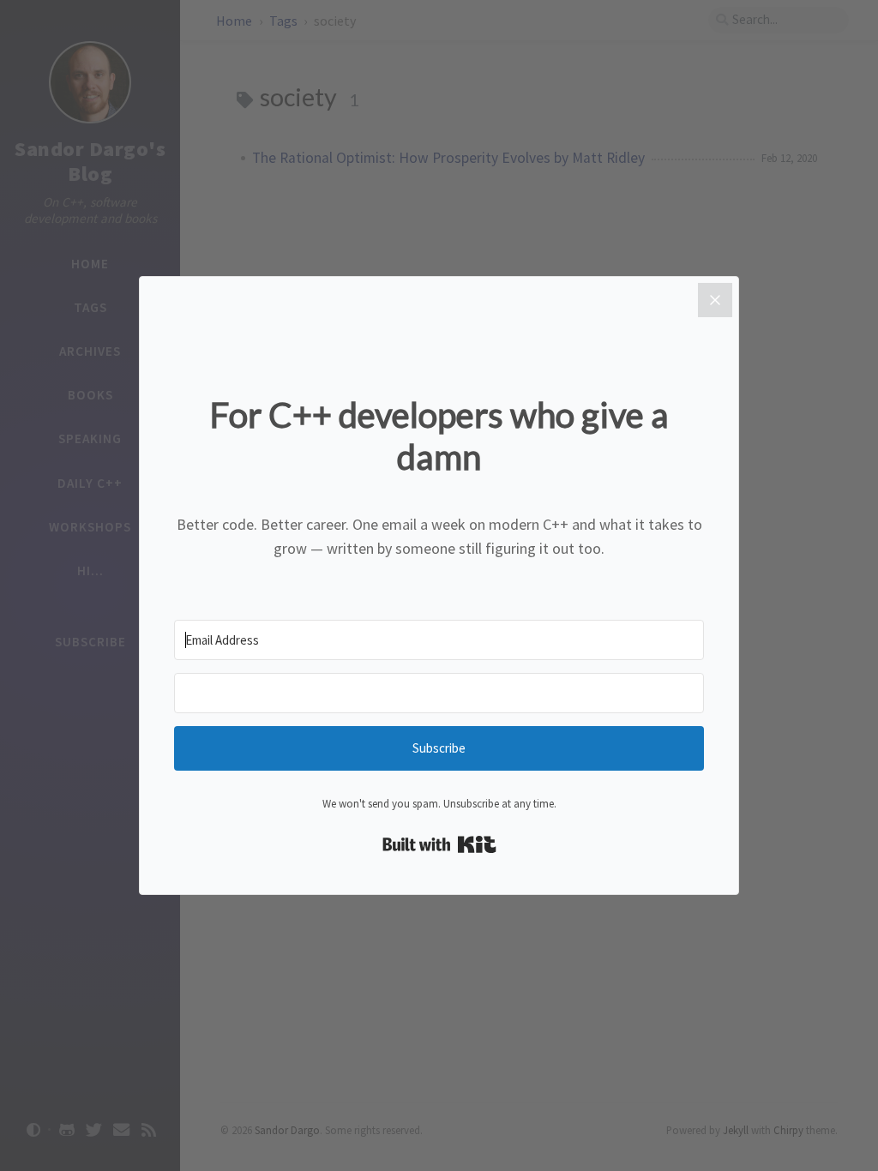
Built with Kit (439, 844)
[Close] (715, 300)
